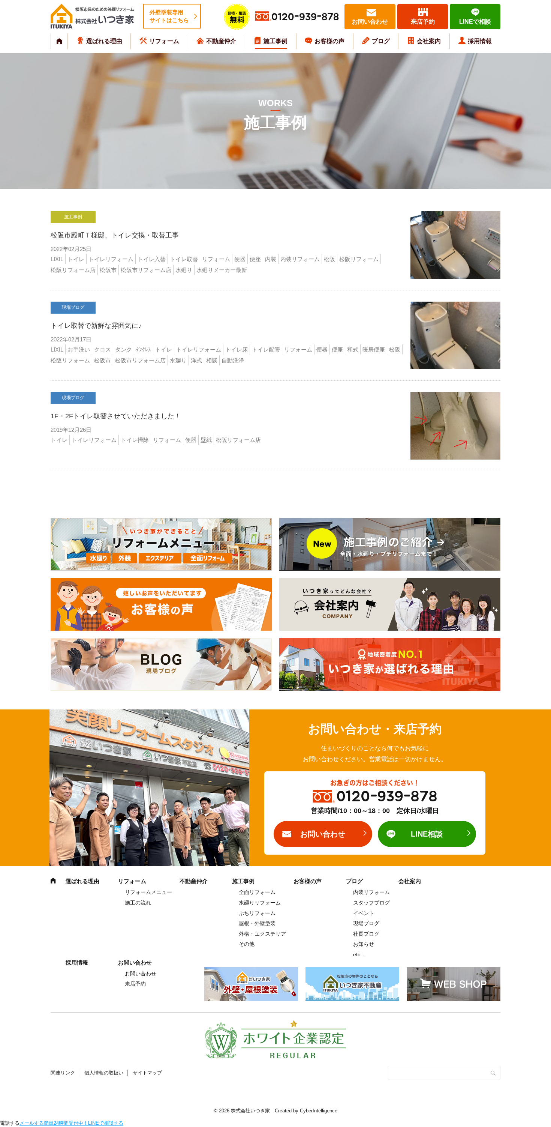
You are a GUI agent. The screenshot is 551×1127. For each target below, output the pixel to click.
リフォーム (164, 41)
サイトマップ (147, 1073)
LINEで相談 (475, 21)
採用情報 (480, 41)
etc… (359, 954)
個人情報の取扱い (103, 1073)
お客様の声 (329, 41)
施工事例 (275, 41)
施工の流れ (138, 903)
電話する (9, 1123)
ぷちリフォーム (257, 913)
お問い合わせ (370, 21)
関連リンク (63, 1073)
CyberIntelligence (318, 1110)
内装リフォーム (371, 892)
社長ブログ (366, 934)
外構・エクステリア (262, 934)
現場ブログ (366, 923)
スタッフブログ (371, 903)
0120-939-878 (305, 17)
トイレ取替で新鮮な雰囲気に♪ (96, 325)
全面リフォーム (257, 892)
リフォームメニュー (148, 892)
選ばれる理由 (104, 41)
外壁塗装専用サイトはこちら (169, 16)
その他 (247, 944)
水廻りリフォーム (260, 903)
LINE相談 (427, 834)
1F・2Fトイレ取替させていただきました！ (116, 416)
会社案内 (429, 41)
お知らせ (363, 944)
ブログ (381, 41)
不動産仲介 (221, 41)
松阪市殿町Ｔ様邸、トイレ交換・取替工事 (115, 235)
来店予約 (423, 21)
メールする (31, 1123)
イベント (363, 913)
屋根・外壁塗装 (257, 923)
